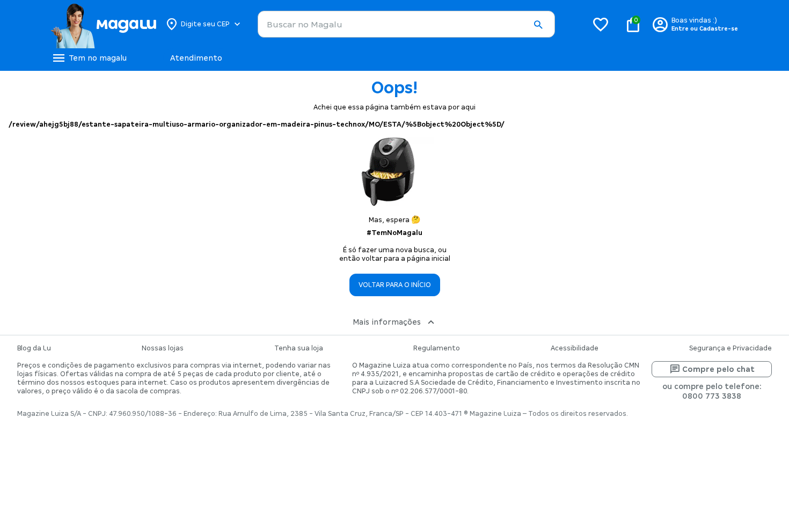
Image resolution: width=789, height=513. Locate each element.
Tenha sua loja (298, 348)
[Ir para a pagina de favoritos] (601, 24)
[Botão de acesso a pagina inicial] (103, 24)
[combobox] (406, 24)
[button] (537, 24)
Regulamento (436, 348)
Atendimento (196, 58)
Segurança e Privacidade (730, 348)
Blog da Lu (34, 348)
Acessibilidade (574, 348)
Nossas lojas (163, 348)
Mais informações (387, 322)
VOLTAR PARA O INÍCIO (395, 285)
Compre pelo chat (718, 369)
